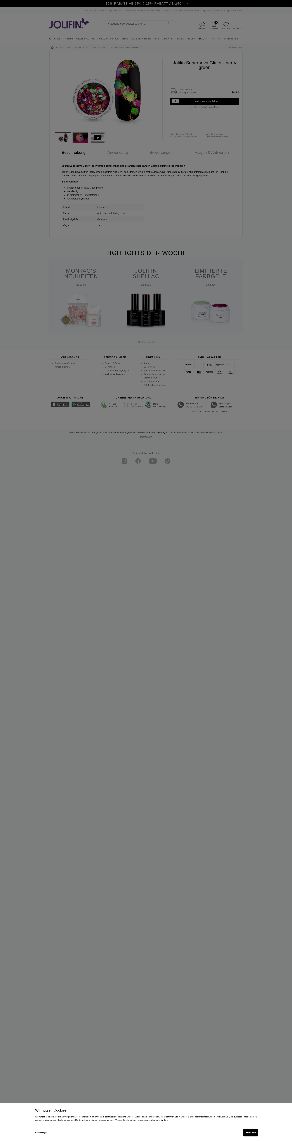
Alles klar (250, 1132)
